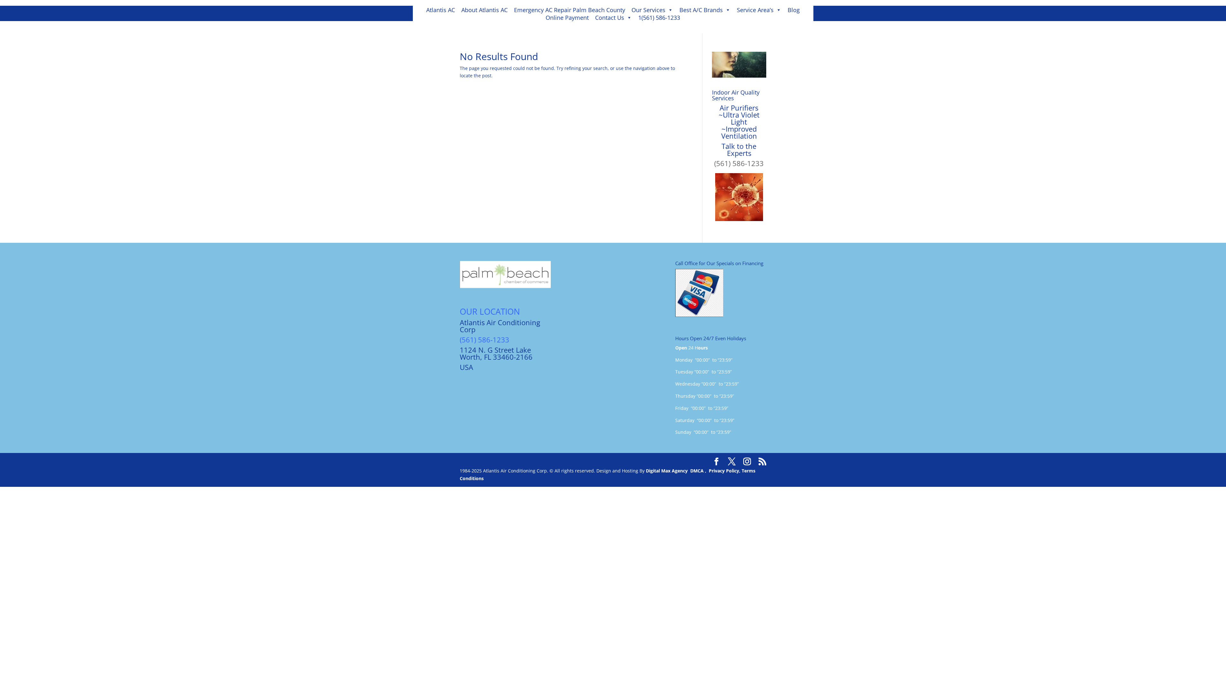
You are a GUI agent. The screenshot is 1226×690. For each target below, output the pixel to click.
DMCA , (699, 471)
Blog (794, 10)
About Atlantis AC (484, 10)
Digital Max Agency (667, 471)
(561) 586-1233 (739, 163)
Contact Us (609, 17)
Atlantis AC (440, 10)
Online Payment (567, 17)
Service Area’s (755, 10)
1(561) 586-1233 (659, 17)
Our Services (648, 10)
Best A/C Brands (701, 10)
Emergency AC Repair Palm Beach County (569, 10)
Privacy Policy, (725, 471)
